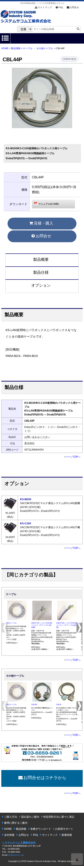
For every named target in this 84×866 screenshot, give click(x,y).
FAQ (60, 7)
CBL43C (34, 705)
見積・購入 (43, 223)
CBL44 (58, 705)
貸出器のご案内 (30, 816)
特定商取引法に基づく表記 (58, 816)
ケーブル (28, 48)
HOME (4, 48)
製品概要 (41, 259)
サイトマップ (45, 7)
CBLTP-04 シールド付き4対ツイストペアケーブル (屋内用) (41, 625)
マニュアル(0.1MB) (48, 204)
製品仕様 (41, 272)
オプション (41, 285)
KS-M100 (25, 499)
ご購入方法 (10, 816)
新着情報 (67, 834)
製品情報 (15, 48)
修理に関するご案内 (15, 822)
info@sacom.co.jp (16, 855)
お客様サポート (64, 828)
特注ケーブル (11, 623)
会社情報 (9, 834)
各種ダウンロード (40, 828)
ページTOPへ (73, 456)
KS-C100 (25, 523)
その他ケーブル (44, 48)
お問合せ (74, 7)
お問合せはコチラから (44, 777)
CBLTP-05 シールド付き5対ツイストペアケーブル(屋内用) (67, 625)
